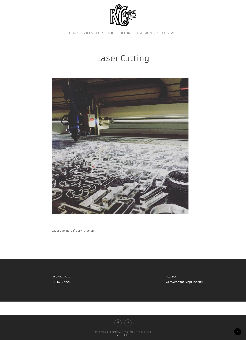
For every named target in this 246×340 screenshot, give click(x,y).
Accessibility (123, 335)
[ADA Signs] (61, 280)
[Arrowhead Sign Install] (184, 280)
